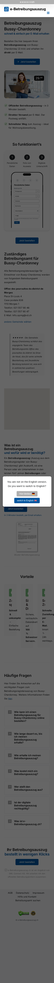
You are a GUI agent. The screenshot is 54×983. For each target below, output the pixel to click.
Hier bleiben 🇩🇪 (27, 494)
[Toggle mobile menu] (48, 12)
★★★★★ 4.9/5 (27, 2)
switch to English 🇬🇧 (27, 500)
